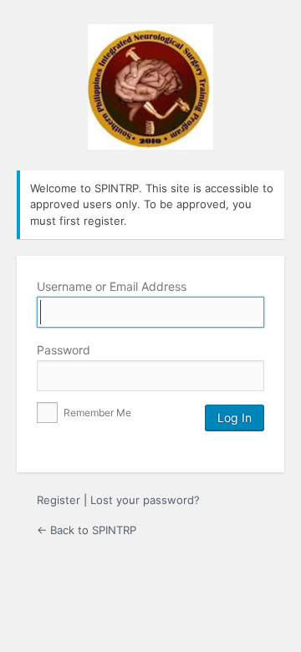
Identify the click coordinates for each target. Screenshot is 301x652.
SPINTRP (150, 87)
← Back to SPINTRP (86, 530)
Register (58, 500)
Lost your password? (145, 500)
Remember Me (96, 412)
